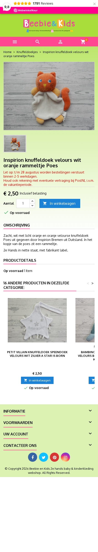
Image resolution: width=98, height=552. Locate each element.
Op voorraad (13, 271)
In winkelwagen (59, 203)
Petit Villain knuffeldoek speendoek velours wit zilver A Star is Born (37, 353)
